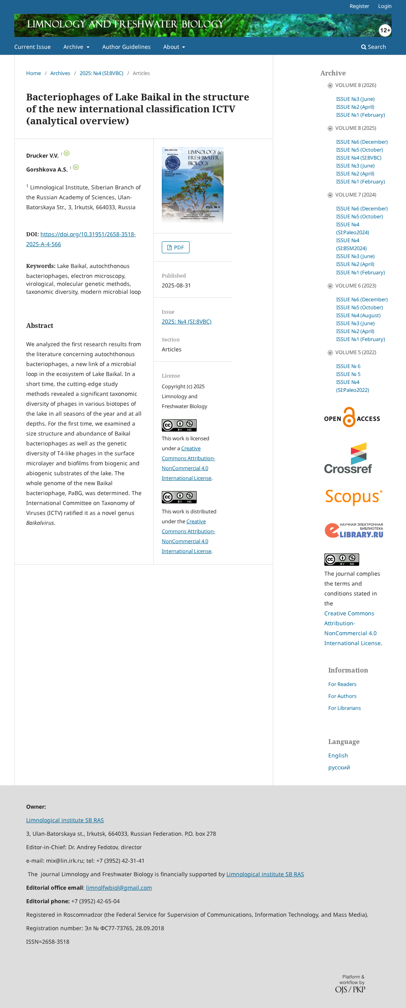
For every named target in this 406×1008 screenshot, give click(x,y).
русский (339, 767)
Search (376, 46)
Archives (60, 73)
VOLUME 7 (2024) (355, 194)
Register (359, 6)
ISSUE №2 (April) (355, 106)
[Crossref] (348, 471)
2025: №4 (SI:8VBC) (101, 73)
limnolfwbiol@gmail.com (119, 887)
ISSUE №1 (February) (360, 114)
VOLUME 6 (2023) (355, 285)
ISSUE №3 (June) (355, 98)
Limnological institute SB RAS (65, 820)
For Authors (342, 696)
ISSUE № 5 (348, 374)
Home (33, 73)
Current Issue (32, 46)
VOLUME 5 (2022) (355, 352)
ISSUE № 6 (348, 366)
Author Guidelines (126, 46)
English (338, 755)
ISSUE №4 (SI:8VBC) (358, 157)
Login (385, 6)
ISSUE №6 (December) (362, 141)
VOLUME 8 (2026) (355, 85)
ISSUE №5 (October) (359, 149)
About (172, 46)
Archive (74, 46)
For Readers (342, 684)
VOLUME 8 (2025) (355, 127)
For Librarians (344, 707)
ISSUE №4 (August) (358, 315)
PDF (178, 247)
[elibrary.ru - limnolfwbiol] (354, 536)
